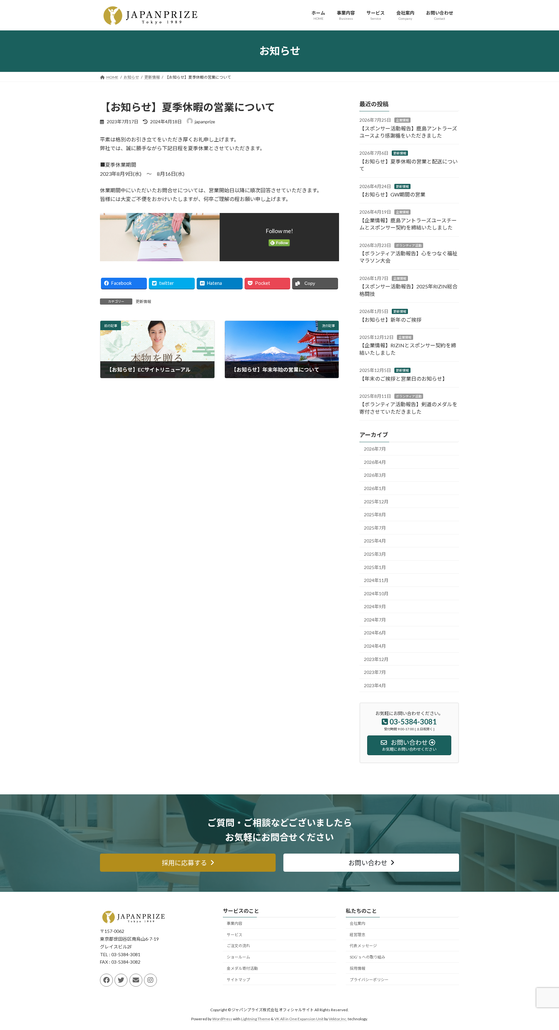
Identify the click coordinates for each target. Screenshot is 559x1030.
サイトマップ (238, 979)
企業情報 (402, 120)
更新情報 (143, 301)
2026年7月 (375, 449)
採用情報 (357, 968)
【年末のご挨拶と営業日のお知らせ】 (403, 378)
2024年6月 (375, 632)
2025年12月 (376, 501)
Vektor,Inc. (338, 1018)
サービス (234, 934)
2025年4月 (375, 540)
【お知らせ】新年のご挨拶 (390, 319)
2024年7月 (375, 619)
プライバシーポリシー (369, 979)
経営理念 (357, 934)
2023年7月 (375, 672)
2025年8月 (375, 514)
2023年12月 (376, 659)
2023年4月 (375, 685)
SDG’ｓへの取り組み (367, 957)
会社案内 (357, 923)
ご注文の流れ (238, 945)
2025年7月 (375, 527)
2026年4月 (375, 462)
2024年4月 (375, 646)
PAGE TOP (540, 993)
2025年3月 (375, 554)
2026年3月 (375, 475)
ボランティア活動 (409, 245)
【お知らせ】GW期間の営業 (392, 194)
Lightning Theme (255, 1018)
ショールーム (238, 957)
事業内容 (234, 923)
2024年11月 (376, 580)
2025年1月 (375, 567)
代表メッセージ (363, 945)
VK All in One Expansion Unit (298, 1018)
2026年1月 (375, 488)
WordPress (222, 1018)
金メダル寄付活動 (242, 968)
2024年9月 (375, 606)
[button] (188, 863)
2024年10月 (376, 593)
